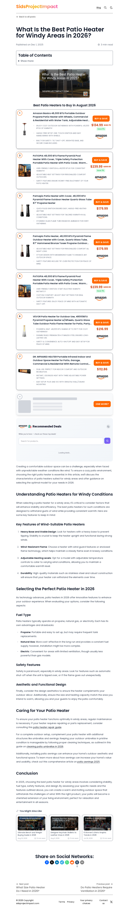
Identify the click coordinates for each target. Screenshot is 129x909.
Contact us (103, 902)
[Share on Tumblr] (77, 862)
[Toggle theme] (108, 427)
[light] (111, 7)
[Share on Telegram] (62, 862)
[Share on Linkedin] (57, 862)
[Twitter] (111, 901)
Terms (62, 901)
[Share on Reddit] (72, 862)
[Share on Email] (82, 862)
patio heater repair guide (47, 727)
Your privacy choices (86, 902)
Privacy (70, 901)
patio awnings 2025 (88, 761)
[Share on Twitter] (52, 862)
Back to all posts (27, 16)
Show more (27, 60)
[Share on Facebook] (47, 862)
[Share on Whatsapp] (67, 862)
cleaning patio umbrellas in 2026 (45, 746)
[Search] (105, 7)
